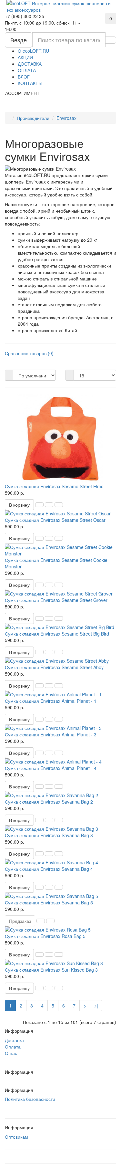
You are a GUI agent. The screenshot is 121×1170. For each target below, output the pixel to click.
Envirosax (66, 118)
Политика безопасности (30, 1099)
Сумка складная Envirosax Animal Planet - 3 (50, 734)
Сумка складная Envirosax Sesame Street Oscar (55, 520)
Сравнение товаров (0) (29, 353)
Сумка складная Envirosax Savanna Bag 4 (49, 869)
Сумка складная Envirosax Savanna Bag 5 (49, 902)
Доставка (14, 1040)
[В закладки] (49, 504)
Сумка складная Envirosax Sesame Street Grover (56, 600)
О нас (11, 1053)
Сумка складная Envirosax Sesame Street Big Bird (57, 633)
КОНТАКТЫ (30, 83)
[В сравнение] (59, 504)
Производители (33, 118)
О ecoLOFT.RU (33, 50)
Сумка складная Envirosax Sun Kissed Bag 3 (51, 969)
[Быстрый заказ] (39, 504)
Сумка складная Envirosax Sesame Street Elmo (54, 486)
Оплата (13, 1046)
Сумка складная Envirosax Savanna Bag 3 (49, 835)
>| (96, 1005)
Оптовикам (16, 1136)
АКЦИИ (25, 57)
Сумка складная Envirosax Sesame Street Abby (54, 667)
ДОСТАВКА (30, 63)
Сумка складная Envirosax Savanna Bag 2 (49, 801)
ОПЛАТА (27, 70)
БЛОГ (24, 76)
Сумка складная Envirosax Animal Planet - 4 (50, 768)
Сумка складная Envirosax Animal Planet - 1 (50, 701)
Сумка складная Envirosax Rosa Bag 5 (45, 936)
